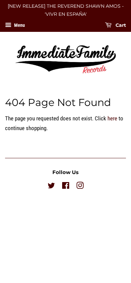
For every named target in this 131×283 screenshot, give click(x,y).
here (112, 118)
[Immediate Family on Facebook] (66, 187)
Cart (120, 25)
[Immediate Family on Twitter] (51, 187)
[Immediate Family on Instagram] (80, 187)
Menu (19, 25)
